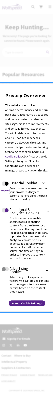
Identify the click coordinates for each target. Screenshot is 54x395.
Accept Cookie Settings (27, 303)
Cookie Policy (13, 156)
